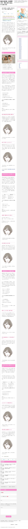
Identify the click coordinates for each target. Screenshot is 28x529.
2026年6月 (20, 39)
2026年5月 (20, 40)
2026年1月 (20, 45)
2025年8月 (20, 51)
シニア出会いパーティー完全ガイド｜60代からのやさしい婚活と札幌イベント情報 (10, 471)
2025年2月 (20, 58)
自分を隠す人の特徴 (6, 456)
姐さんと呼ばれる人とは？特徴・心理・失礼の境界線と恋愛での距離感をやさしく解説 (10, 464)
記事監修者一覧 (12, 524)
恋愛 (19, 65)
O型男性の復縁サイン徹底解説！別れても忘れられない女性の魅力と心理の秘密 (10, 468)
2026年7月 (20, 38)
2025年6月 (20, 53)
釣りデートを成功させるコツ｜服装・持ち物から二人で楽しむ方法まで (10, 479)
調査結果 (16, 524)
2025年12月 (20, 46)
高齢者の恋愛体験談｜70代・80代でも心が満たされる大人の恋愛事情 (10, 475)
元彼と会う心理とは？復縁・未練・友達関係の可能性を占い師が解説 (10, 482)
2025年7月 (20, 52)
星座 (19, 66)
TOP (9, 520)
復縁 (19, 64)
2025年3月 (20, 57)
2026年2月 (20, 44)
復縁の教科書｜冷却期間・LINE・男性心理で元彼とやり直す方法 (6, 3)
